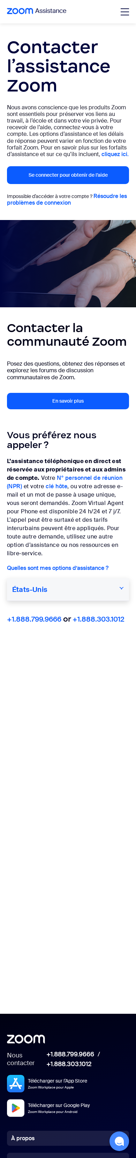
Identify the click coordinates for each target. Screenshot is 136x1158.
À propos (23, 1138)
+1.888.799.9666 (34, 619)
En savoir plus (68, 401)
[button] (119, 1141)
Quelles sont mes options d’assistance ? (57, 568)
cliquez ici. (115, 154)
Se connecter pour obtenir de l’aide (68, 175)
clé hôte (56, 486)
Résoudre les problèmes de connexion (67, 199)
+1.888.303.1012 (98, 619)
